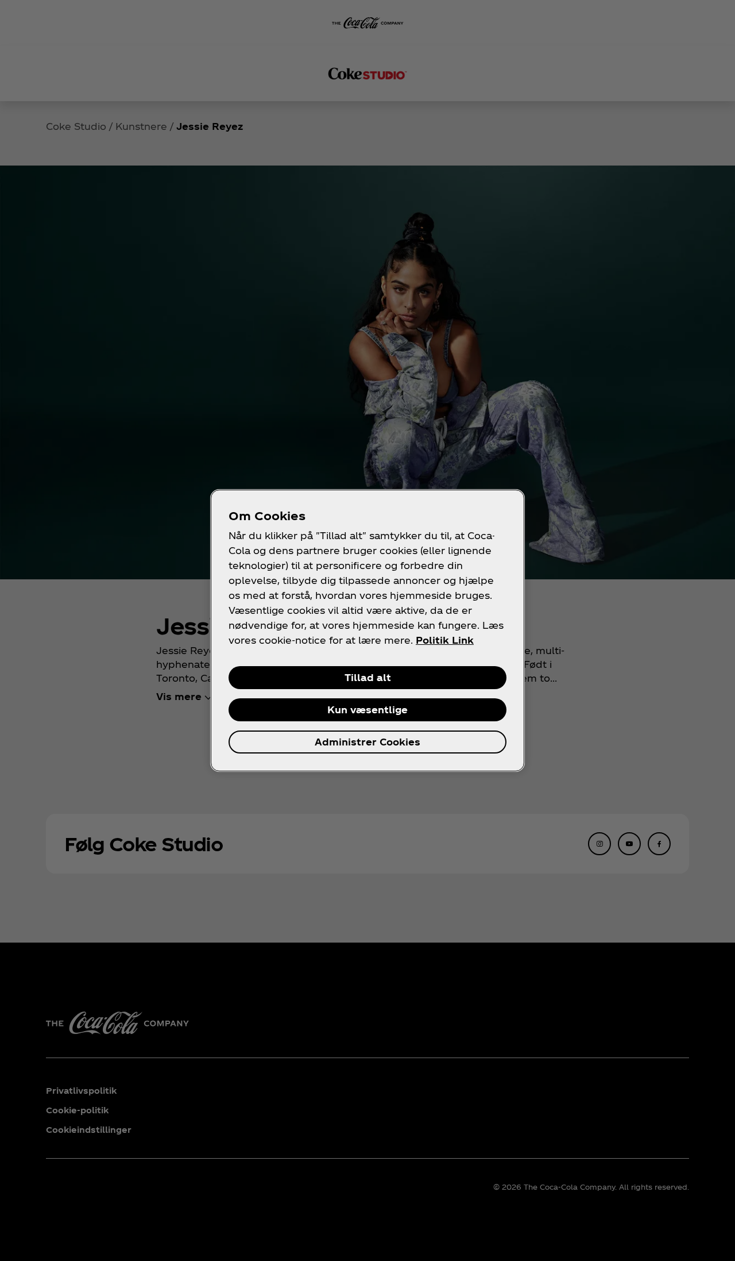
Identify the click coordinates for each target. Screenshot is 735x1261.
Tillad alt (368, 677)
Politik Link (445, 640)
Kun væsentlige (367, 709)
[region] (367, 630)
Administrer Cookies (367, 741)
